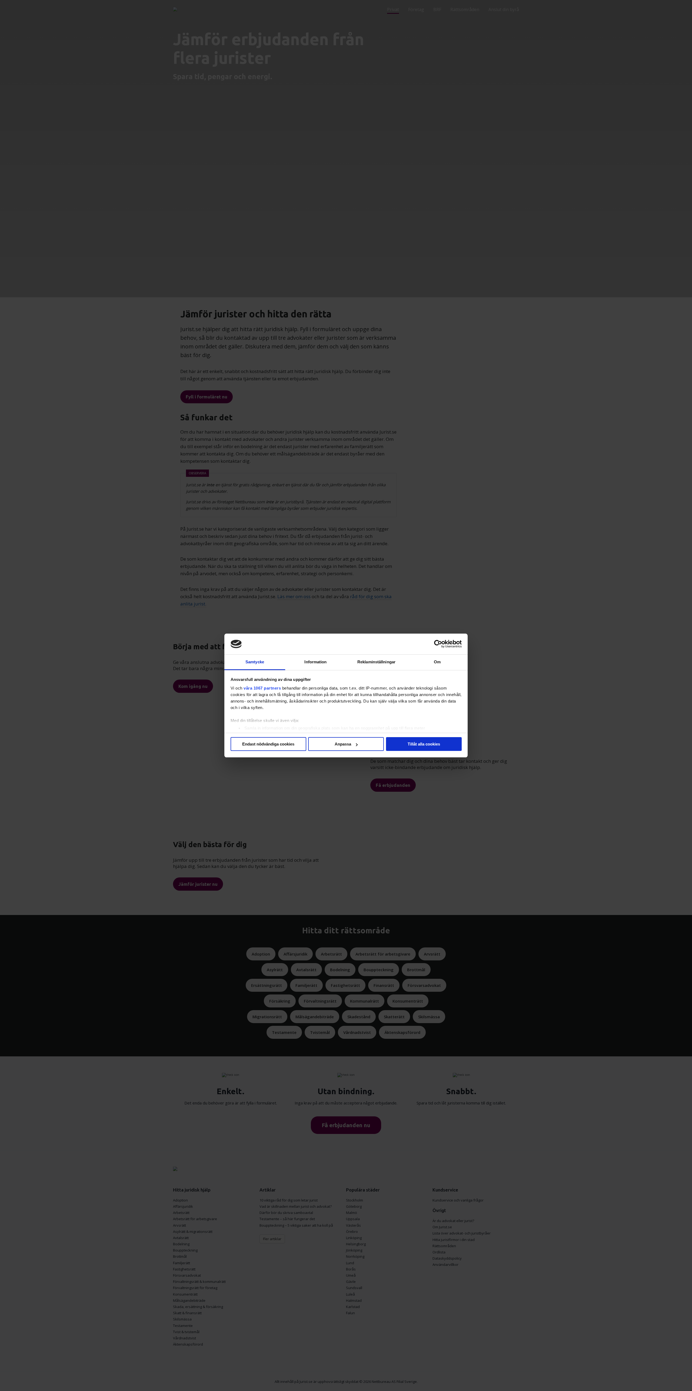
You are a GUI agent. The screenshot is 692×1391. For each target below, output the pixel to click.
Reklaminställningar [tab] (376, 662)
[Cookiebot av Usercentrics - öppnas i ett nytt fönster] (438, 644)
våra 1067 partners (262, 688)
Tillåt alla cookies (424, 744)
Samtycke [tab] (254, 662)
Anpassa (343, 744)
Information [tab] (315, 662)
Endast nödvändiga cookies (268, 744)
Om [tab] (437, 662)
